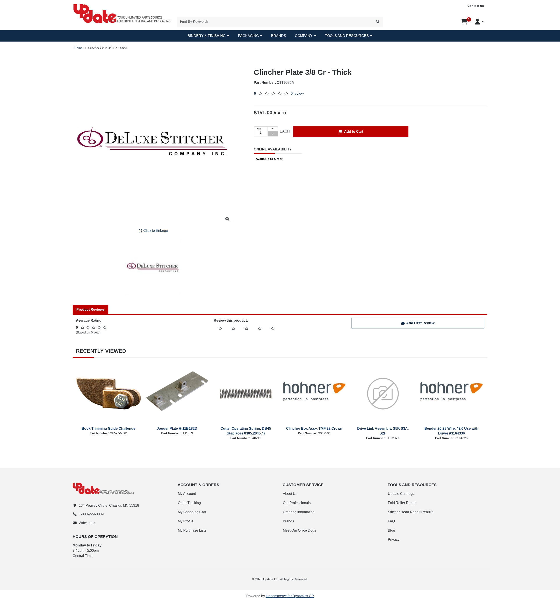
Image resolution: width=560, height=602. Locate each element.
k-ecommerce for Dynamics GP (290, 596)
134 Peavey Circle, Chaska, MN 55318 (109, 505)
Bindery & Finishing (207, 36)
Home (78, 48)
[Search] (378, 21)
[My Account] (479, 21)
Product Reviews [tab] (90, 309)
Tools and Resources (347, 36)
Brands (278, 36)
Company (304, 36)
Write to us (87, 523)
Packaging (248, 36)
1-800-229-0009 (91, 514)
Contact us (475, 5)
